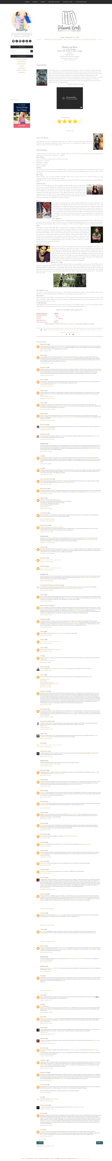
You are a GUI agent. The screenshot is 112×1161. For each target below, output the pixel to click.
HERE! (80, 310)
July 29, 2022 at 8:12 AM (45, 704)
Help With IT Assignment (45, 1120)
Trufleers (42, 929)
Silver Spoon (43, 792)
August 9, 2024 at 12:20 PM (46, 1012)
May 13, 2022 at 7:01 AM (45, 643)
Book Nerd (21, 61)
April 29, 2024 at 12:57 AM (46, 952)
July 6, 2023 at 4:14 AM (45, 829)
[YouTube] (30, 42)
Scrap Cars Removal (44, 727)
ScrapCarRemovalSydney (46, 721)
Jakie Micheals (43, 558)
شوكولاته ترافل (60, 915)
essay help (62, 980)
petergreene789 (44, 1072)
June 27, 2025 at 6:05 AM (45, 1080)
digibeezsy (42, 498)
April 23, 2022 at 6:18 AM (46, 627)
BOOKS (35, 2)
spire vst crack (43, 681)
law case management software (47, 519)
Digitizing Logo (46, 887)
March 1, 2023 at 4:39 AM (46, 747)
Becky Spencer (43, 367)
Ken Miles (42, 1027)
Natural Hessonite (44, 1007)
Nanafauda (43, 779)
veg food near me (61, 947)
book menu (21, 68)
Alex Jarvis (42, 639)
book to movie (21, 70)
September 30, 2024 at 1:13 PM (47, 1043)
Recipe (22, 66)
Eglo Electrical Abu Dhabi (85, 844)
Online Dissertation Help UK (46, 396)
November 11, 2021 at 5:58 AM (47, 542)
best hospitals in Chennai (78, 1107)
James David (43, 877)
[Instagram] (20, 42)
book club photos (69, 324)
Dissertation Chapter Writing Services (88, 577)
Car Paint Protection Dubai (70, 598)
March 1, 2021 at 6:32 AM (46, 451)
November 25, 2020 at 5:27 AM (47, 420)
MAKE (43, 2)
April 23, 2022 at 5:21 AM (46, 614)
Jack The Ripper (44, 834)
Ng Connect (43, 1048)
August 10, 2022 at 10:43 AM (46, 717)
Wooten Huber (43, 666)
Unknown (42, 390)
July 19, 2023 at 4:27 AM (45, 873)
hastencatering (43, 894)
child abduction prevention (57, 527)
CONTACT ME (67, 2)
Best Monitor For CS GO (45, 685)
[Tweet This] (73, 334)
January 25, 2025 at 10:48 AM (46, 1068)
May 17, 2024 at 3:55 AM (45, 971)
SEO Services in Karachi (68, 417)
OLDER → (99, 1142)
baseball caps (62, 1078)
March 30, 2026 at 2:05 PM (46, 1136)
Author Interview (54, 329)
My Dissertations (44, 488)
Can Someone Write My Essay (68, 358)
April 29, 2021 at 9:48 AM (46, 463)
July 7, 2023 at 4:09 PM (45, 846)
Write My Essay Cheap (69, 471)
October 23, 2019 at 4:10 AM (46, 375)
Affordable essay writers (63, 406)
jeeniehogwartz (44, 619)
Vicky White (43, 1038)
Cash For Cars (43, 726)
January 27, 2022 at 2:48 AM (46, 590)
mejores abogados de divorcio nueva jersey (50, 764)
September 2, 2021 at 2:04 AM (47, 521)
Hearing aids (43, 803)
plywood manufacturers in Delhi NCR (75, 958)
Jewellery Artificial (44, 691)
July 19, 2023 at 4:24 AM (45, 865)
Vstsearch (42, 675)
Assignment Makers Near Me (94, 459)
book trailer (74, 329)
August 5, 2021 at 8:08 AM (46, 508)
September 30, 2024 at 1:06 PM (47, 1034)
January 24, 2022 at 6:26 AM (46, 580)
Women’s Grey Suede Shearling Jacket (50, 1018)
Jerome (42, 1129)
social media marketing (45, 505)
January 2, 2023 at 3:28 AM (46, 738)
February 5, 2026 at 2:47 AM (46, 1100)
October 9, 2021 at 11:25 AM (46, 531)
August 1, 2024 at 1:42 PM (46, 1000)
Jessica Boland (43, 770)
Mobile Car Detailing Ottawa (77, 610)
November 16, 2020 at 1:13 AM (47, 398)
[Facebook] (16, 42)
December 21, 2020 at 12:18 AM (47, 429)
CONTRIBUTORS (81, 2)
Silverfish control (44, 871)
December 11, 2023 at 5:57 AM (47, 941)
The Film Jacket (43, 1084)
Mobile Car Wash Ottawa (46, 605)
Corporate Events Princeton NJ (47, 660)
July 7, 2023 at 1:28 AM (45, 838)
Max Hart (42, 1113)
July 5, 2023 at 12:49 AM (45, 797)
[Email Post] (41, 329)
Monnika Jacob (43, 434)
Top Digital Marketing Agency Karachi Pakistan (51, 585)
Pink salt (42, 853)
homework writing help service (67, 482)
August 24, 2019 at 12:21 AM (46, 363)
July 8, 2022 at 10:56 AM (45, 686)
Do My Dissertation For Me (94, 491)
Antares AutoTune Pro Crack (46, 682)
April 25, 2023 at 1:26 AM (46, 765)
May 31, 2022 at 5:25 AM (45, 670)
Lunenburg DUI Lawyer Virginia (70, 836)
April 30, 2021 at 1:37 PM (45, 474)
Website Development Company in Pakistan (71, 588)
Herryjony (42, 547)
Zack (41, 656)
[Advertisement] (22, 141)
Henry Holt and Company (87, 329)
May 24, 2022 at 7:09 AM (45, 662)
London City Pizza (72, 814)
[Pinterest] (23, 42)
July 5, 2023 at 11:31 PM (45, 819)
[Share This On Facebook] (66, 334)
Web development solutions (57, 773)
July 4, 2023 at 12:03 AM (45, 775)
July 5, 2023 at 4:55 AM (45, 808)
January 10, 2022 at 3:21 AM (46, 561)
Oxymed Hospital (44, 1105)
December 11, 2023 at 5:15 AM (47, 925)
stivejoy (42, 743)
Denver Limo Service (56, 649)
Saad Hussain (43, 861)
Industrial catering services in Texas (79, 898)
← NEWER (39, 1142)
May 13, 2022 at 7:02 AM (45, 651)
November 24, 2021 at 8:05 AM (47, 553)
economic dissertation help (89, 539)
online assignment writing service (59, 668)
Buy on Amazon (14, 100)
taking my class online (68, 549)
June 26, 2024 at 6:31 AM (45, 990)
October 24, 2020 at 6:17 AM (46, 386)
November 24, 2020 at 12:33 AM (47, 409)
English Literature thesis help (59, 633)
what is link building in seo (87, 753)
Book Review (65, 329)
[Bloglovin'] (13, 42)
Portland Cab (43, 825)
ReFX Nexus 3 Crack (44, 679)
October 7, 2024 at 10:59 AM (46, 1056)
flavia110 (42, 733)
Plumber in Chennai (53, 1099)
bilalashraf (42, 413)
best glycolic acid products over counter (49, 683)
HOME (27, 2)
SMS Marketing (97, 370)
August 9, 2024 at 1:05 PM (46, 1023)
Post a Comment (42, 1139)
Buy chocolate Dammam (73, 622)
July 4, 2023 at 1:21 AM (45, 786)
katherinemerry (44, 344)
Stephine (42, 355)
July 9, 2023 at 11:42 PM (45, 857)
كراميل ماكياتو (43, 931)
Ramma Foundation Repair (46, 479)
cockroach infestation (76, 784)
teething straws (43, 1032)
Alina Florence (43, 424)
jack (41, 1004)
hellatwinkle (43, 842)
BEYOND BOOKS (54, 2)
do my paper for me (60, 347)
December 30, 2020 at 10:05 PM (47, 439)
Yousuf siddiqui (44, 513)
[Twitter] (26, 42)
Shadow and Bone (72, 332)
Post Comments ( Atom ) (48, 1146)
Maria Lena (43, 379)
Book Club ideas (21, 59)
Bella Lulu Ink (83, 1158)
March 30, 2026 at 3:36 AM (46, 1125)
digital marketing (44, 506)
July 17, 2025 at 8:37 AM (45, 1092)
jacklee (42, 1016)
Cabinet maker (43, 863)
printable (22, 72)
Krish (41, 1097)
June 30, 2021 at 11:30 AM (46, 493)
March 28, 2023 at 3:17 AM (46, 756)
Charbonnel (43, 913)
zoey (41, 456)
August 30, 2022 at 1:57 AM (46, 729)
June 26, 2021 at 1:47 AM (45, 484)
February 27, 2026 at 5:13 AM (47, 1109)
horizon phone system (74, 1050)
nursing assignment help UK (46, 384)
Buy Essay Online (95, 436)
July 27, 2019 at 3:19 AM (45, 350)
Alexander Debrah (44, 525)
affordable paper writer (93, 448)
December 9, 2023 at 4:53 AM (47, 908)
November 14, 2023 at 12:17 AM (47, 889)
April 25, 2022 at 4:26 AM (46, 635)
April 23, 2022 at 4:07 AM (46, 601)
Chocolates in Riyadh (72, 712)
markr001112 (43, 1060)
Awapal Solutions (44, 751)
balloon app (44, 1131)
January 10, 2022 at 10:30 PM (46, 570)
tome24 (42, 995)
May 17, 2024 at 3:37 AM (45, 962)
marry (41, 975)
